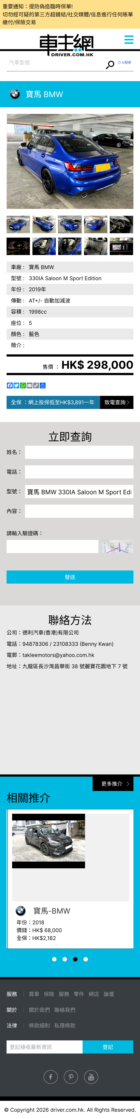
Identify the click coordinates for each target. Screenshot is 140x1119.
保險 (49, 994)
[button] (18, 224)
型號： (14, 491)
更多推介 (111, 784)
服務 (64, 994)
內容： (14, 511)
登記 (108, 1047)
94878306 (35, 644)
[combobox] (55, 62)
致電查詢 (115, 402)
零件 (79, 994)
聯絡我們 (64, 1010)
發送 (70, 577)
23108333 (65, 644)
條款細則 (39, 1025)
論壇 (109, 994)
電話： (14, 472)
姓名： (14, 452)
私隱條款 (64, 1025)
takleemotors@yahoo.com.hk (58, 655)
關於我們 (39, 1010)
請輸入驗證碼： (25, 533)
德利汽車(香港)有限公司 (50, 632)
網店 (94, 994)
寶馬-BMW (49, 910)
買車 (34, 994)
